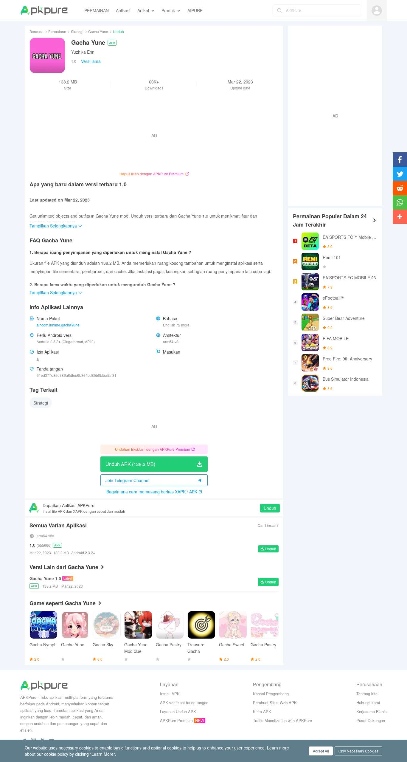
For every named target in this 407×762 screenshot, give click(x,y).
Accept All (321, 750)
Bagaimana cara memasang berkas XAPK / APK (151, 492)
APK (112, 42)
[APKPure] (44, 10)
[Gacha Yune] (47, 55)
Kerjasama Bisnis (371, 711)
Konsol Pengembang (271, 693)
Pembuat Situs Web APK (275, 702)
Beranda (36, 31)
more (185, 325)
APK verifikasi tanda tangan (184, 702)
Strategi (77, 31)
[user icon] (377, 10)
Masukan (171, 352)
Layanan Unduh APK (178, 711)
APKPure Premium (176, 720)
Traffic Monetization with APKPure (282, 720)
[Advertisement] (333, 115)
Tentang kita (367, 693)
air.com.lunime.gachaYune (58, 324)
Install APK (170, 693)
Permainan (57, 31)
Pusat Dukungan (370, 720)
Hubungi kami (368, 702)
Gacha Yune (98, 31)
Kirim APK (262, 711)
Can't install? (268, 525)
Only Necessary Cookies (358, 750)
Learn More (102, 754)
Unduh (270, 508)
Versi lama (91, 61)
